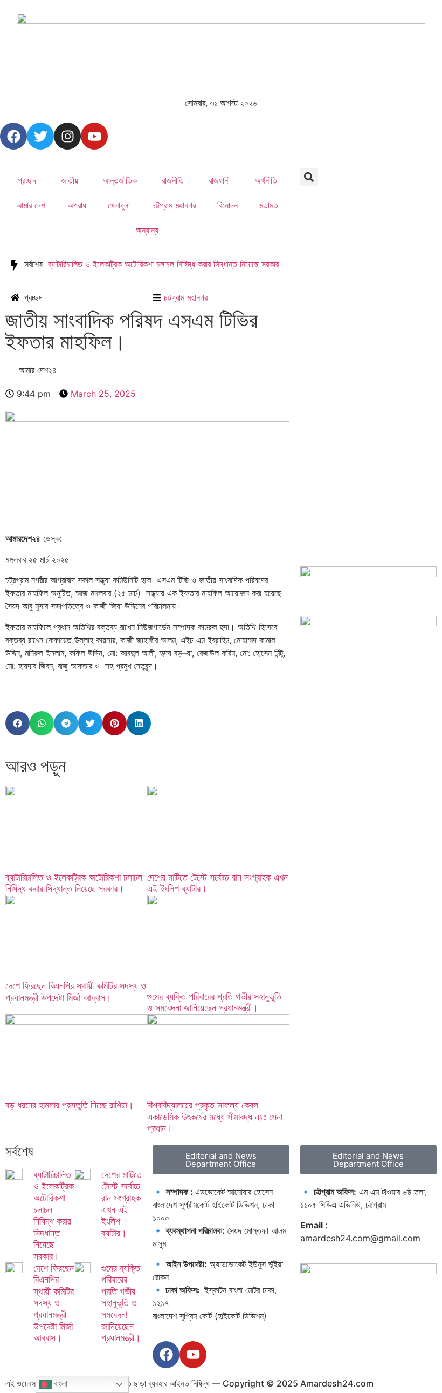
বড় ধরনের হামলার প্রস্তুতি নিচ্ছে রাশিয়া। (69, 1105)
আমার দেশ (30, 205)
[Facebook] (13, 136)
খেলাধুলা (119, 205)
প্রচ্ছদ (27, 180)
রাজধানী (219, 180)
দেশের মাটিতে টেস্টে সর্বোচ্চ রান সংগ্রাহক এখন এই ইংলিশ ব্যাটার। (121, 1204)
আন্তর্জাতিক (120, 180)
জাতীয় (69, 180)
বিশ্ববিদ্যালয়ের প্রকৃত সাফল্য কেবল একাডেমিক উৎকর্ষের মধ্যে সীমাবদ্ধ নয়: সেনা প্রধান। (214, 1116)
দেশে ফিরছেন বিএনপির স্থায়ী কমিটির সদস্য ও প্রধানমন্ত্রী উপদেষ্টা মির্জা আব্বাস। (75, 991)
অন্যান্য (147, 230)
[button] (309, 177)
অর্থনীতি (266, 180)
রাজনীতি (173, 180)
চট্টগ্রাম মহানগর (174, 205)
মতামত (268, 205)
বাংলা (59, 1383)
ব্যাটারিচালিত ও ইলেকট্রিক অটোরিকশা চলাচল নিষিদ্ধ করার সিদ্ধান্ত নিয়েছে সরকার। (166, 264)
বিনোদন (227, 205)
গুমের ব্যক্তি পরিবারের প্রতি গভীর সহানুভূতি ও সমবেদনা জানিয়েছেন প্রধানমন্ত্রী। (214, 1002)
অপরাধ (76, 205)
